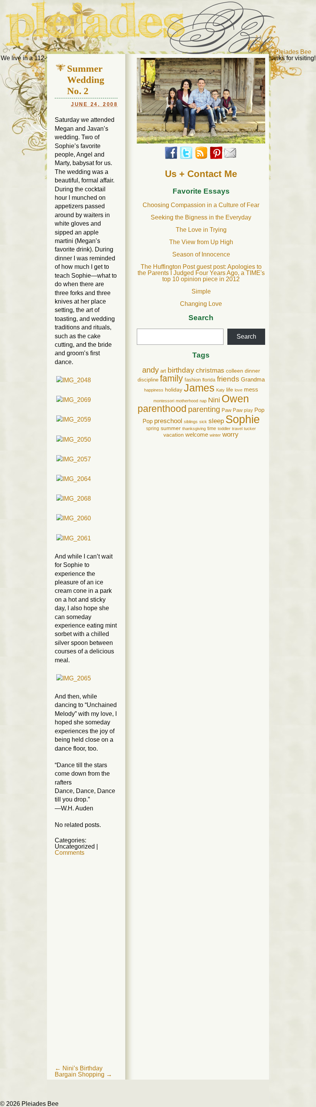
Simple (201, 291)
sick (203, 421)
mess (251, 389)
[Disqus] (86, 967)
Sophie (242, 419)
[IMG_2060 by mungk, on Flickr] (73, 518)
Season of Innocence (201, 254)
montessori (163, 400)
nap (203, 400)
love (238, 390)
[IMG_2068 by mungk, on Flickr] (73, 498)
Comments (69, 852)
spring (152, 428)
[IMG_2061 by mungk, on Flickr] (73, 538)
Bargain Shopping (83, 1074)
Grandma (253, 379)
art (163, 371)
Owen (235, 399)
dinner (252, 371)
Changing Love (201, 303)
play (248, 410)
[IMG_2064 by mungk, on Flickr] (73, 479)
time (211, 428)
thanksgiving (194, 428)
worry (230, 434)
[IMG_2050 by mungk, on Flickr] (73, 439)
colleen (234, 371)
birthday (181, 370)
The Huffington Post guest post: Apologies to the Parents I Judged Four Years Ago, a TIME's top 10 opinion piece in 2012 (201, 272)
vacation (173, 435)
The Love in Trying (201, 229)
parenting (204, 409)
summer (171, 428)
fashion (193, 380)
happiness (153, 390)
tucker (250, 428)
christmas (210, 370)
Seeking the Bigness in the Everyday (201, 217)
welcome (196, 434)
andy (150, 370)
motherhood (187, 400)
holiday (173, 389)
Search (200, 318)
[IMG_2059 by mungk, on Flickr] (73, 419)
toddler (224, 428)
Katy (220, 390)
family (171, 378)
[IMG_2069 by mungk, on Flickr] (73, 400)
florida (208, 380)
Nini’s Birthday (79, 1068)
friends (228, 379)
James (199, 388)
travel (237, 428)
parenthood (162, 408)
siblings (191, 421)
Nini (214, 400)
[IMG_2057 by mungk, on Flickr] (73, 459)
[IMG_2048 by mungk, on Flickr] (73, 380)
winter (215, 435)
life (229, 389)
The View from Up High (201, 242)
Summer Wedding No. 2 (85, 79)
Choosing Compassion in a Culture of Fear (201, 205)
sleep (216, 421)
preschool (168, 421)
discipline (148, 380)
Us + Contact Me (201, 174)
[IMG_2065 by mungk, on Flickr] (73, 678)
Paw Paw (232, 410)
